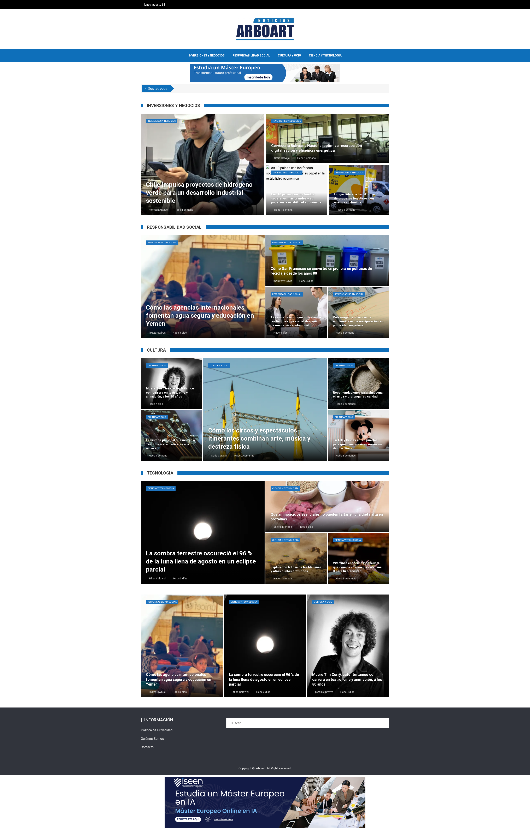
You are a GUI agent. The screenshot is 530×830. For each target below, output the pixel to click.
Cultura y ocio (157, 365)
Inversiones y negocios (162, 121)
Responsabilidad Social (162, 242)
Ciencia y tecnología (161, 488)
